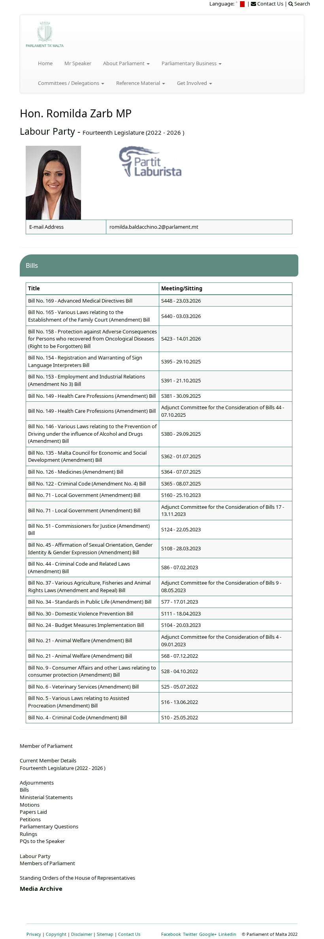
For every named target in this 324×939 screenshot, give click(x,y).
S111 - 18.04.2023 (181, 613)
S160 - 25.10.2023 (181, 495)
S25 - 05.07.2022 (179, 686)
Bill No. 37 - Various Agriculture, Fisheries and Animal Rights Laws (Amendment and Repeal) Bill (89, 586)
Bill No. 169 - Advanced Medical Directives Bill (80, 300)
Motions (30, 804)
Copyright (56, 934)
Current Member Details (48, 760)
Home (45, 63)
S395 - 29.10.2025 (181, 361)
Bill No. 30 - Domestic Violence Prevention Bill (80, 613)
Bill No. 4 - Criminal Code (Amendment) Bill (77, 717)
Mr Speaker (77, 63)
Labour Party (47, 131)
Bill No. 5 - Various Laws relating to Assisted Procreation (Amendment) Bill (78, 701)
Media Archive (41, 888)
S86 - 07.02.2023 (179, 567)
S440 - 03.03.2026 (181, 316)
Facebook (171, 934)
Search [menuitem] (301, 3)
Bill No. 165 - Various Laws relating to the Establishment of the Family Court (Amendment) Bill (89, 316)
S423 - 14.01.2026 (181, 338)
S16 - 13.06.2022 (179, 702)
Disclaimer (81, 934)
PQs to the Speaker (42, 841)
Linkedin (227, 934)
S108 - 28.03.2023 (181, 548)
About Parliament (124, 63)
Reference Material (138, 83)
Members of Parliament (47, 863)
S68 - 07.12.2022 (179, 655)
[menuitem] (240, 3)
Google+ (208, 934)
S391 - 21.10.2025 (181, 380)
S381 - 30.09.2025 (181, 395)
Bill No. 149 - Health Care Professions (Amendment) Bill (92, 395)
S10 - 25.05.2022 (179, 717)
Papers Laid (33, 811)
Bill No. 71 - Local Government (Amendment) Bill (84, 495)
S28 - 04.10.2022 (179, 671)
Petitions (30, 819)
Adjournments (37, 782)
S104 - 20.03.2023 (181, 625)
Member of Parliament (46, 745)
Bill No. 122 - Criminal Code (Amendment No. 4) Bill (87, 483)
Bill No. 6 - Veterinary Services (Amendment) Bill (83, 686)
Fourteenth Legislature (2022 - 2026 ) (133, 132)
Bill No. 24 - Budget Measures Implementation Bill (86, 625)
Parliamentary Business (190, 63)
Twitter (190, 934)
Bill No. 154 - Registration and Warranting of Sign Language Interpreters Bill (85, 361)
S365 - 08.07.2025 (181, 483)
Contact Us (129, 934)
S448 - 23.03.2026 (181, 300)
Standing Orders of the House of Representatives (77, 877)
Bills (24, 789)
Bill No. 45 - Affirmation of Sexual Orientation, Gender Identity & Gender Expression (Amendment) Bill (90, 548)
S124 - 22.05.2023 (181, 529)
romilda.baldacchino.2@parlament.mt (153, 226)
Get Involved (192, 83)
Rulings (28, 833)
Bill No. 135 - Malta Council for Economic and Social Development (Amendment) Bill (87, 456)
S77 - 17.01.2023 (179, 601)
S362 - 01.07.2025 (181, 456)
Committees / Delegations (69, 83)
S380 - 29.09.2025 (181, 433)
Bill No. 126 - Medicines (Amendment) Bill (75, 471)
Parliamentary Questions (49, 826)
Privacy (33, 934)
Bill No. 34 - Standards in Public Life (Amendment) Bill (89, 601)
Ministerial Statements (46, 797)
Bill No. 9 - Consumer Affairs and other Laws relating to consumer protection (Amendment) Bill (92, 671)
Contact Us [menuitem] (269, 3)
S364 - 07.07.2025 (181, 471)
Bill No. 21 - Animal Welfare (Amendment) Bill (80, 640)
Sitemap (105, 934)
